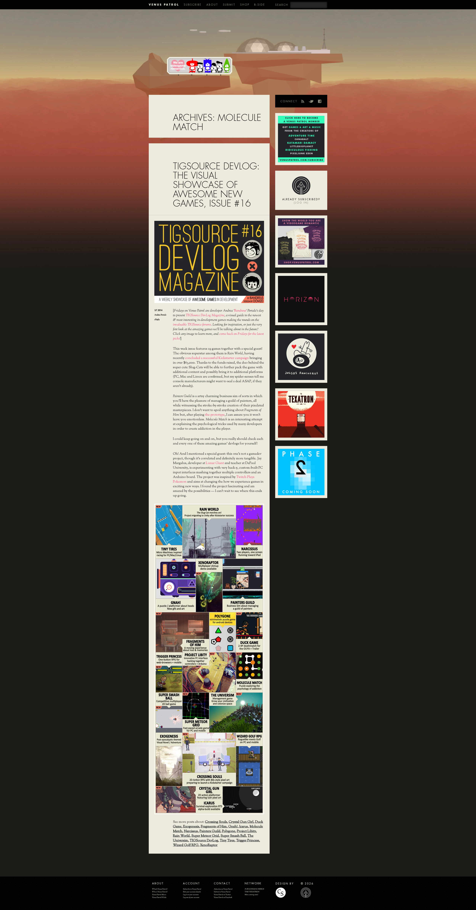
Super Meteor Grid (205, 836)
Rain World (181, 836)
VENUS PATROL (164, 4)
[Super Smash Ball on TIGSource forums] (169, 719)
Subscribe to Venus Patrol (192, 889)
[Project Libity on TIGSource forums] (209, 672)
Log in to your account (191, 894)
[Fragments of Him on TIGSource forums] (182, 632)
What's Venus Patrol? (160, 889)
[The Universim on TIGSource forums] (236, 712)
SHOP (244, 4)
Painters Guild (210, 831)
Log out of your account (191, 897)
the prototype (215, 415)
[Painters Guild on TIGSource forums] (243, 579)
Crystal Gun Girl (241, 822)
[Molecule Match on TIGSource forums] (249, 665)
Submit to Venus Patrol (222, 891)
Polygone (228, 831)
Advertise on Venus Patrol (223, 889)
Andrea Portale (160, 314)
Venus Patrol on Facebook (223, 897)
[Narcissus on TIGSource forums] (249, 525)
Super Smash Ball (233, 836)
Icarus (243, 826)
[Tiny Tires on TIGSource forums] (169, 525)
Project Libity (246, 831)
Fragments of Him (214, 826)
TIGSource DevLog (204, 840)
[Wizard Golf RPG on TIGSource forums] (249, 766)
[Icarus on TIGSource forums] (243, 799)
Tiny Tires (227, 840)
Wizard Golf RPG (185, 845)
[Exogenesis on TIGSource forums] (169, 766)
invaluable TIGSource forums (192, 324)
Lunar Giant (215, 463)
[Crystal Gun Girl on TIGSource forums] (176, 799)
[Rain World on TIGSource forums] (209, 538)
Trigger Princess (247, 840)
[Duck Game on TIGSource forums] (249, 625)
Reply (157, 319)
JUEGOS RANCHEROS (254, 889)
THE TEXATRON (252, 891)
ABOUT (212, 4)
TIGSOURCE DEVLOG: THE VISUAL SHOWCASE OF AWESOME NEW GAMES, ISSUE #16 (216, 185)
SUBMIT (229, 4)
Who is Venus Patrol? (160, 891)
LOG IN (301, 202)
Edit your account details (192, 891)
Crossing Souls (216, 822)
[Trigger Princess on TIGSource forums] (169, 679)
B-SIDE (259, 4)
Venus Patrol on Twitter (222, 894)
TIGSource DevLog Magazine (205, 315)
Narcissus (191, 831)
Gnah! (233, 826)
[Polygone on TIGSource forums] (222, 639)
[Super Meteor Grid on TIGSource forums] (195, 705)
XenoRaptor (209, 845)
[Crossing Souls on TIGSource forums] (209, 753)
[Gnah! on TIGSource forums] (176, 579)
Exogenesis (191, 826)
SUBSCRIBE (193, 4)
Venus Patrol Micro (159, 894)
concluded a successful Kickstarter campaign (217, 358)
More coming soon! (251, 894)
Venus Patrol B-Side (159, 897)
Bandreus (240, 310)
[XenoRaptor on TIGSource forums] (209, 592)
